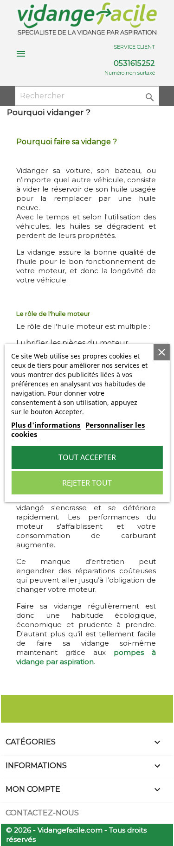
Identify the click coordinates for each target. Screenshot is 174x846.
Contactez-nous (42, 812)
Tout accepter (87, 457)
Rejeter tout (87, 483)
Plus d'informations (45, 424)
